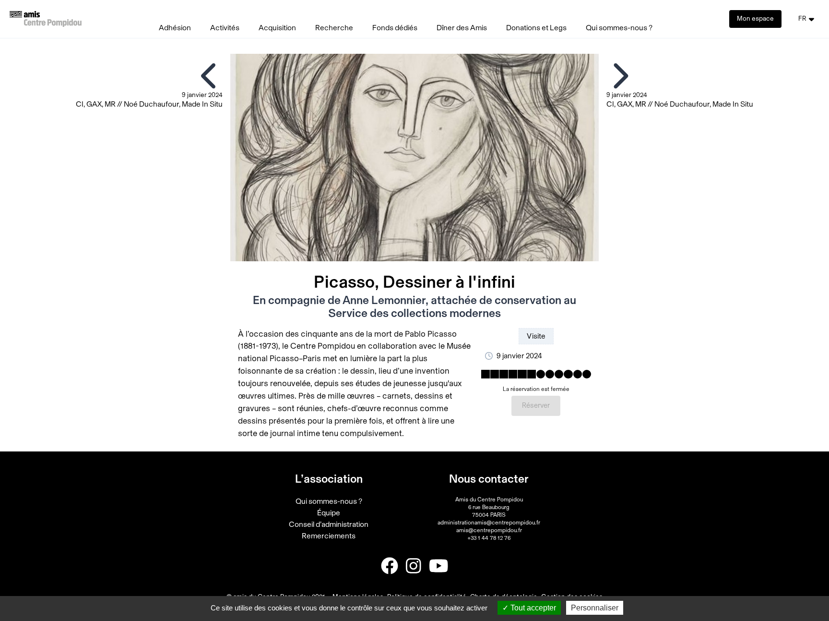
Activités (224, 28)
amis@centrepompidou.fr (489, 530)
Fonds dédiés (394, 28)
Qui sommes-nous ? (619, 28)
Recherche (334, 28)
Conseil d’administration (328, 524)
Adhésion (175, 28)
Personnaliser (594, 608)
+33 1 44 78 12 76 (488, 538)
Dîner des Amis (462, 28)
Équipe (328, 513)
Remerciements (328, 536)
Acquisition (277, 28)
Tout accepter (532, 608)
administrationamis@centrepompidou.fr (489, 522)
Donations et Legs (536, 28)
